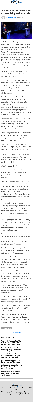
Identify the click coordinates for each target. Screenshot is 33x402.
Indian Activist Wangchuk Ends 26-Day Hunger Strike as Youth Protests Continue (11, 366)
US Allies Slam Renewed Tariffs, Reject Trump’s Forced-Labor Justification (11, 373)
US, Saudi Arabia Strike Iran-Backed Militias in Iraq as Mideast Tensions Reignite (11, 349)
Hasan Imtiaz (12, 18)
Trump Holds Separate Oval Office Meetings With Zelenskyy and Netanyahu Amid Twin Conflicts (11, 342)
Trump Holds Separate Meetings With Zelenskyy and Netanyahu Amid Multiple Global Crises (11, 355)
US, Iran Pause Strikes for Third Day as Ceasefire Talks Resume (10, 361)
